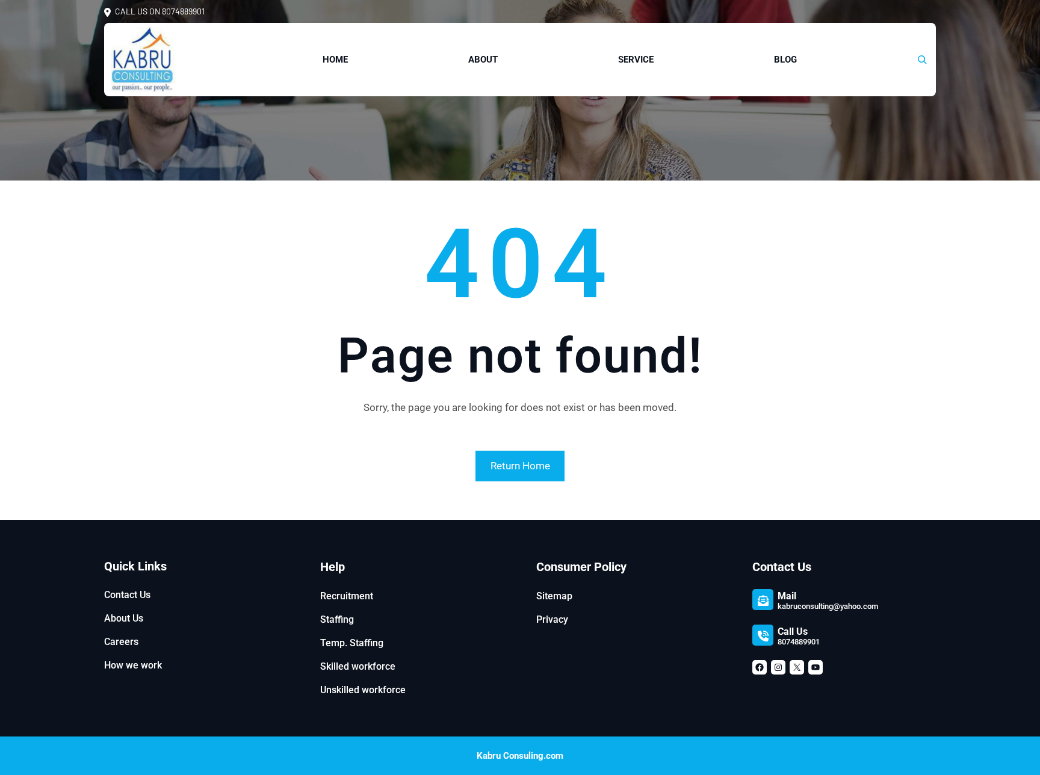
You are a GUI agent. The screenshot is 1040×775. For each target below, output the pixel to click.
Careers (121, 641)
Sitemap (554, 596)
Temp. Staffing (351, 643)
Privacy (552, 619)
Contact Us (127, 595)
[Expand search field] (922, 59)
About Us (123, 618)
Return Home (520, 466)
